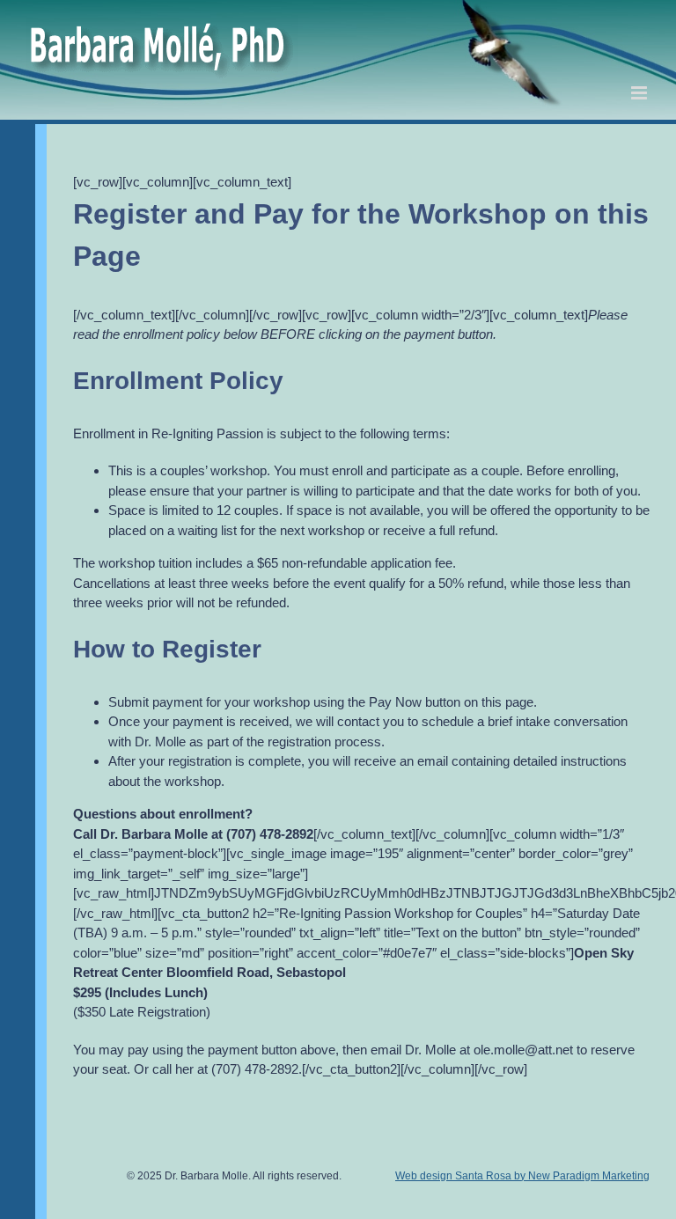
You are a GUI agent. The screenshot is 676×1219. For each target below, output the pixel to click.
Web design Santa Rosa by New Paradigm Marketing (522, 1176)
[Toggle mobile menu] (640, 93)
